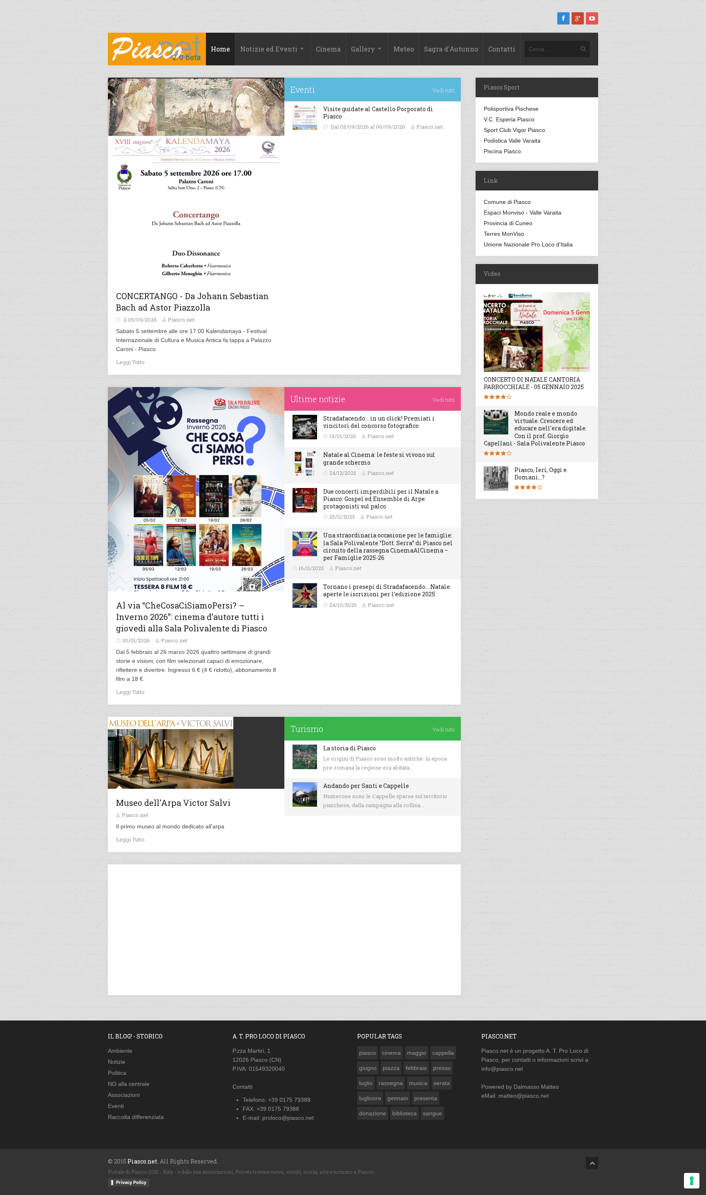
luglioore (370, 1098)
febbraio (416, 1068)
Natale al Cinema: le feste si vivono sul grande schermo (379, 458)
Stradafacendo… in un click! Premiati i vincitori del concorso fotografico (379, 422)
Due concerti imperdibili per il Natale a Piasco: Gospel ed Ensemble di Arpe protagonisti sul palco (380, 499)
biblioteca (404, 1113)
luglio (366, 1083)
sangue (432, 1113)
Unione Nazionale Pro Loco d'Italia (528, 244)
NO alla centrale (129, 1084)
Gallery (363, 49)
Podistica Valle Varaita (512, 140)
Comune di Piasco (507, 202)
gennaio (397, 1098)
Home (220, 49)
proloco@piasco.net (288, 1117)
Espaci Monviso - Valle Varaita (522, 212)
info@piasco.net (502, 1068)
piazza (391, 1068)
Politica (117, 1073)
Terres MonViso (504, 233)
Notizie (116, 1061)
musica (418, 1083)
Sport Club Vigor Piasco (514, 130)
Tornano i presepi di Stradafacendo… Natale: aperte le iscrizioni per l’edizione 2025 (387, 590)
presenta (425, 1098)
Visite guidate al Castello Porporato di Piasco (378, 112)
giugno (368, 1068)
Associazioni (124, 1095)
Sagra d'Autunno (451, 49)
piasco (367, 1053)
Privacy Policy (131, 1182)
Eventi (116, 1106)
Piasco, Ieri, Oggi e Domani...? (540, 473)
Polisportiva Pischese (511, 108)
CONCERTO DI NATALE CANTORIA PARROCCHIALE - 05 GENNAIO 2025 (534, 383)
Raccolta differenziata (136, 1117)
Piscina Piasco (502, 151)
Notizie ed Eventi (268, 49)
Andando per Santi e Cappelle (366, 786)
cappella (443, 1053)
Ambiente (120, 1050)
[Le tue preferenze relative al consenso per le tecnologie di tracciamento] (691, 1180)
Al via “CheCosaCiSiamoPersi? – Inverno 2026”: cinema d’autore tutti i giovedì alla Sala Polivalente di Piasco (191, 616)
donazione (372, 1113)
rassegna (391, 1083)
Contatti (501, 49)
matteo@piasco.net (523, 1095)
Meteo (403, 49)
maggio (416, 1053)
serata (441, 1083)
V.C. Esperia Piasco (509, 119)
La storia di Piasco (349, 748)
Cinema (328, 49)
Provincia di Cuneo (508, 223)
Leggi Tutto (130, 362)
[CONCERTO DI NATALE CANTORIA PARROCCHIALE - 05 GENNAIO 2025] (540, 371)
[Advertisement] (284, 930)
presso (442, 1068)
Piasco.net (494, 1050)
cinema (391, 1053)
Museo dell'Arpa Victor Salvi (173, 802)
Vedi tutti (443, 90)
